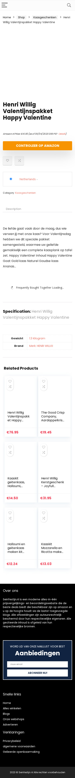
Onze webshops (13, 719)
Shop (21, 17)
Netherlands (27, 179)
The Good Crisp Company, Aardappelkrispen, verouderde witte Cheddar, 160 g (53, 422)
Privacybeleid (12, 741)
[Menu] (4, 5)
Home (7, 17)
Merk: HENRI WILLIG (41, 346)
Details (62, 133)
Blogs (6, 714)
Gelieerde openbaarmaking (21, 752)
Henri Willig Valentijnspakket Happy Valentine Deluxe (19, 420)
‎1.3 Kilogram (37, 338)
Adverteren (10, 724)
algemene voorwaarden (19, 746)
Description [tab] (13, 209)
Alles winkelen (12, 708)
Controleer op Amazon (37, 145)
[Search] (69, 5)
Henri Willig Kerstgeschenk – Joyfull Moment (52, 484)
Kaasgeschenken (44, 17)
